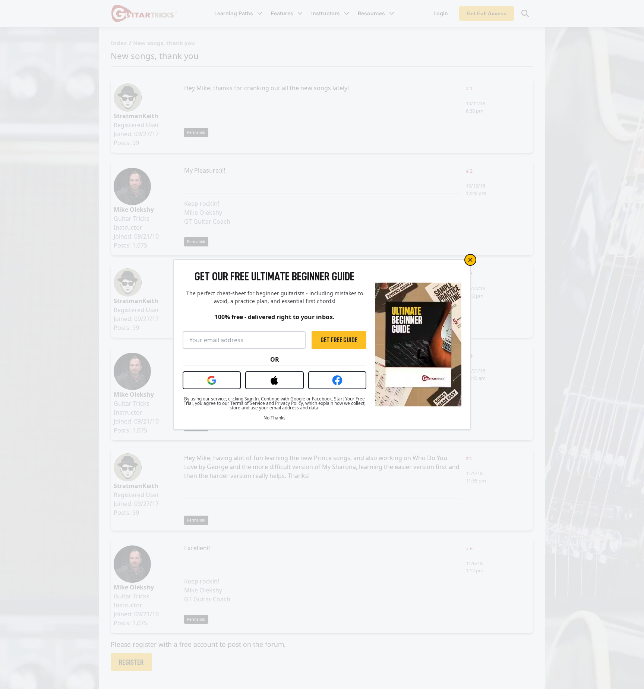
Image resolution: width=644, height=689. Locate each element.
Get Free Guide (339, 340)
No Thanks (274, 418)
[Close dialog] (470, 259)
